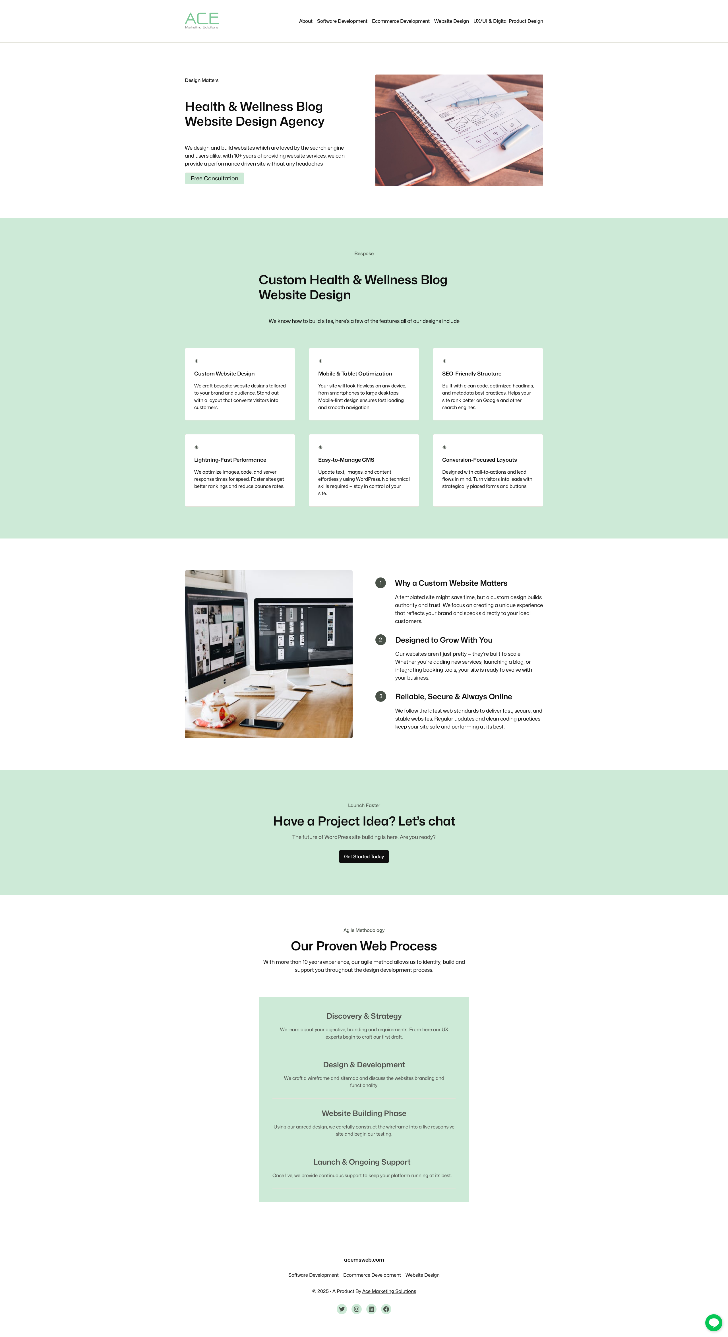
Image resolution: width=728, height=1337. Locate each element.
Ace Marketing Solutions (389, 1291)
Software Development (313, 1275)
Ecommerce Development (372, 1275)
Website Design (423, 1275)
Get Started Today (364, 856)
